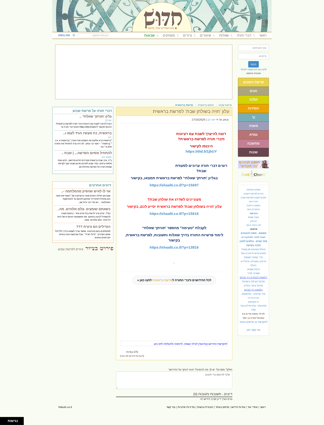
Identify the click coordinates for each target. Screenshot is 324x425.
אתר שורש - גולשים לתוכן (253, 241)
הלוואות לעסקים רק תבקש (253, 277)
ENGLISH (64, 35)
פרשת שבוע (225, 104)
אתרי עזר (253, 407)
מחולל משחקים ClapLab (253, 249)
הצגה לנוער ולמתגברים (254, 237)
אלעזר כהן (106, 157)
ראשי (263, 35)
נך (253, 117)
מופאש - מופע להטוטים (253, 233)
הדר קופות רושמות (253, 257)
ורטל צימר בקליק (253, 285)
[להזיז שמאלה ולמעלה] (3, 420)
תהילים (253, 221)
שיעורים (205, 35)
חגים (253, 91)
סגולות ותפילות (253, 189)
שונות (253, 152)
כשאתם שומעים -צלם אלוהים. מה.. (84, 209)
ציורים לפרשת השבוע (253, 193)
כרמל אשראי (253, 269)
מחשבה (253, 143)
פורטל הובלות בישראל (253, 281)
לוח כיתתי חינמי (253, 225)
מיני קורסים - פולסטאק (253, 293)
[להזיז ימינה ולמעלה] (5, 420)
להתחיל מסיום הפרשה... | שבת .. (87, 153)
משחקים (169, 35)
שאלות (224, 35)
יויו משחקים (253, 302)
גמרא (253, 134)
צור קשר (170, 407)
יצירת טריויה (253, 298)
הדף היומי (253, 201)
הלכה (253, 99)
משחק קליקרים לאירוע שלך (253, 253)
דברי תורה (244, 35)
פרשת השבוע (253, 82)
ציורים (187, 35)
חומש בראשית (206, 104)
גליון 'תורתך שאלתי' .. (96, 116)
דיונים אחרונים (100, 185)
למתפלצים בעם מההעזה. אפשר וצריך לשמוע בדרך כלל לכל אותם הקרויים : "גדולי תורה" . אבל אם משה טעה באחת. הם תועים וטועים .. (82, 234)
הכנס (253, 64)
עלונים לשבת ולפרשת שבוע (253, 197)
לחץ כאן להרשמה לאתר (253, 69)
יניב (109, 137)
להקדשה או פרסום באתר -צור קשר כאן (253, 325)
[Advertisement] (143, 72)
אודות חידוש (238, 407)
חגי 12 (211, 119)
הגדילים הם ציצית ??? (93, 227)
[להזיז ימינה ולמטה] (5, 422)
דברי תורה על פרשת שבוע (92, 111)
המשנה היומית (253, 205)
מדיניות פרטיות (186, 407)
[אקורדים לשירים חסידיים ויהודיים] (253, 173)
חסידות (253, 108)
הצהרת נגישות (205, 407)
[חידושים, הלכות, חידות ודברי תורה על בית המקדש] (253, 164)
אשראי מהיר (253, 273)
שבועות (149, 35)
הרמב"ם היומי (253, 209)
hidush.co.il (65, 407)
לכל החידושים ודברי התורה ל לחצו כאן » (174, 280)
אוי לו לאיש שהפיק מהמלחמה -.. (85, 191)
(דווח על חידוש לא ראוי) (132, 356)
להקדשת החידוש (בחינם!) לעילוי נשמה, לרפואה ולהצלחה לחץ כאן (190, 343)
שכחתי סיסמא (253, 73)
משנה (253, 126)
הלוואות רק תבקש (253, 289)
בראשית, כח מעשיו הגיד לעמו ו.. (87, 133)
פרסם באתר (222, 407)
